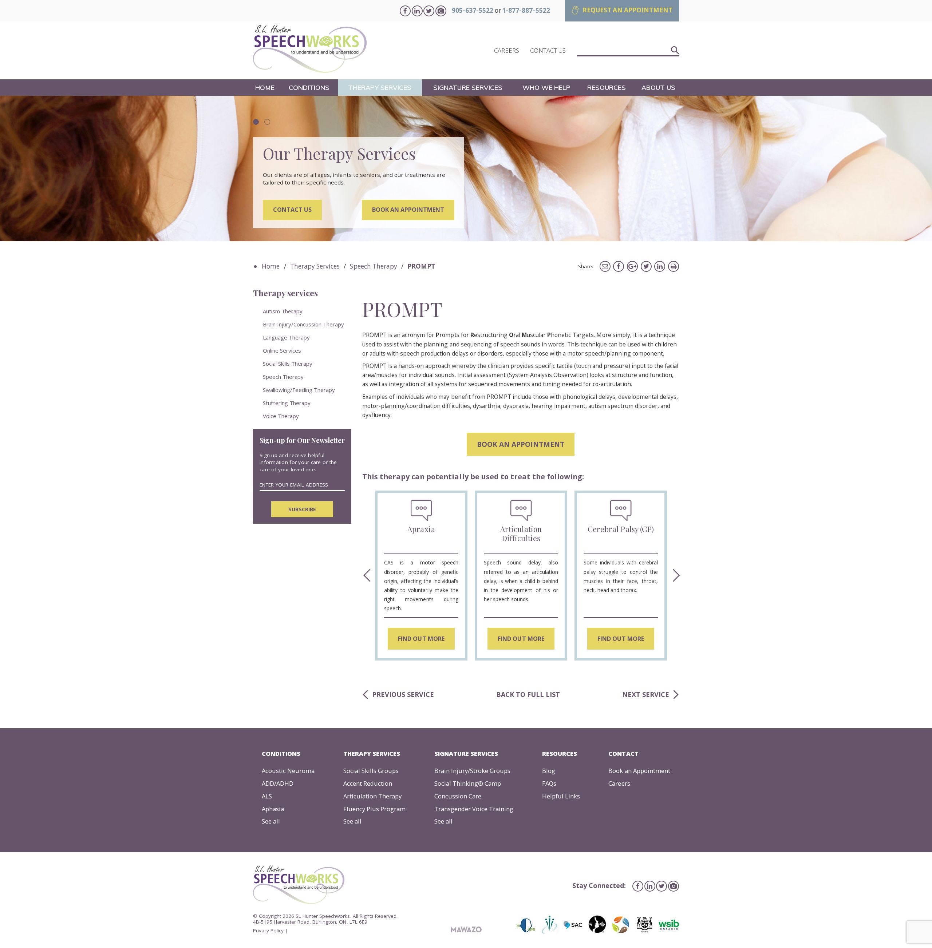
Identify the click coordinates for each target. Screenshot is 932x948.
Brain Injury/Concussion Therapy (303, 324)
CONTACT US (548, 50)
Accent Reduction (367, 783)
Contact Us (292, 210)
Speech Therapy (373, 266)
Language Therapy (286, 337)
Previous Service (403, 694)
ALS (267, 796)
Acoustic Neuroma (288, 770)
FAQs (549, 783)
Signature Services (467, 87)
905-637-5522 (472, 10)
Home (265, 87)
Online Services (282, 350)
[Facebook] (405, 10)
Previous (365, 575)
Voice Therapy (281, 416)
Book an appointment (521, 444)
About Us (658, 87)
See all (271, 821)
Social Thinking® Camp (467, 783)
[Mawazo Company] (466, 929)
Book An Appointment (408, 210)
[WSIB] (668, 925)
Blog (548, 770)
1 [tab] (256, 122)
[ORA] (621, 925)
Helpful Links (561, 796)
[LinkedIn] (417, 10)
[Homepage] (310, 50)
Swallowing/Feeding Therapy (299, 389)
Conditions (309, 87)
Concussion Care (457, 796)
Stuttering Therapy (287, 402)
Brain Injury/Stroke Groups (472, 770)
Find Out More (421, 639)
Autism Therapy (283, 311)
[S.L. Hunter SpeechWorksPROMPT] (605, 265)
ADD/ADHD (277, 783)
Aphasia (273, 809)
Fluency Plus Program (374, 809)
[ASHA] (597, 925)
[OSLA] (550, 925)
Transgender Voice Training (473, 809)
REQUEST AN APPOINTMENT (627, 10)
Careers (619, 783)
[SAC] (574, 925)
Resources (606, 87)
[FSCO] (645, 925)
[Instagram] (440, 10)
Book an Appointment (639, 770)
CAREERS (506, 50)
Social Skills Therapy (287, 363)
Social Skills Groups (371, 770)
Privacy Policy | (270, 930)
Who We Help (546, 87)
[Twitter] (428, 10)
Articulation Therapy (372, 796)
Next (675, 575)
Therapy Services (379, 87)
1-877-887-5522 (526, 10)
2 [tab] (267, 122)
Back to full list (528, 694)
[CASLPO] (527, 925)
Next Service (645, 694)
